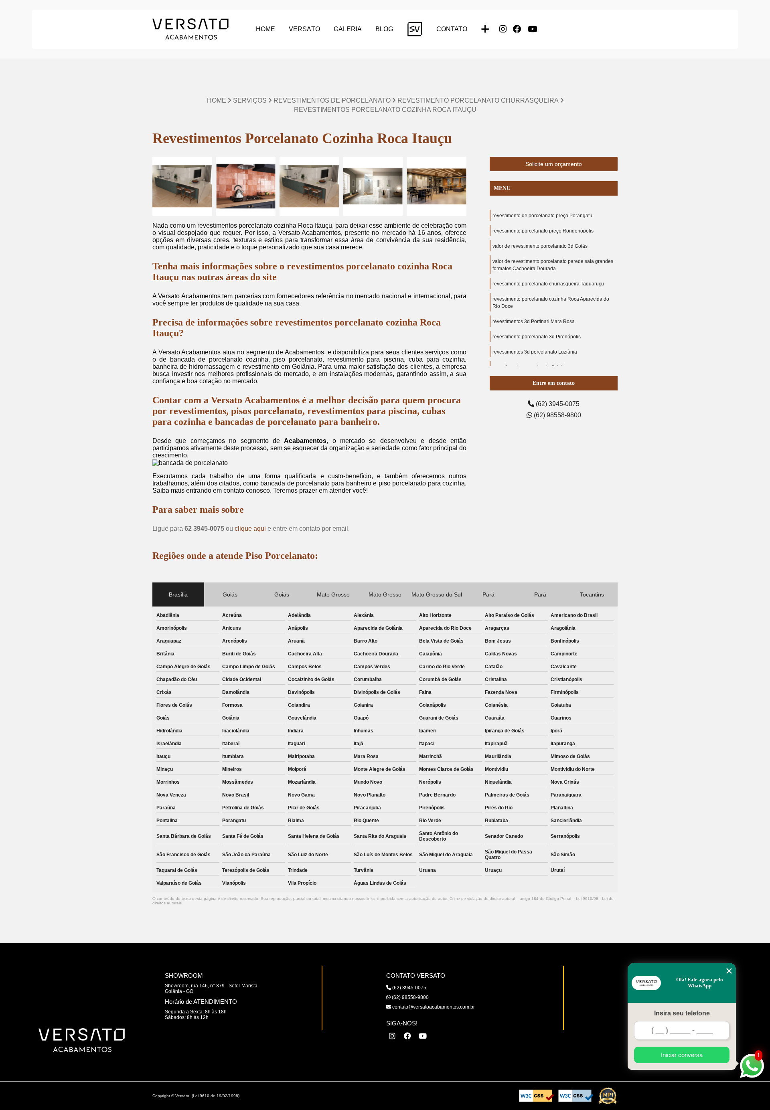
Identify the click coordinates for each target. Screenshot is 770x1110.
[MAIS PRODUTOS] (485, 29)
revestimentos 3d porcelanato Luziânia (534, 352)
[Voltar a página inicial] (190, 29)
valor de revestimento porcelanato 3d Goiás (540, 246)
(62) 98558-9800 (556, 415)
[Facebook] (517, 29)
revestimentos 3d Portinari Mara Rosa (533, 321)
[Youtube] (532, 29)
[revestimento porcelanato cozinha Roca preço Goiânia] (246, 186)
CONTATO (451, 29)
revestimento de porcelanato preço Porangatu (542, 215)
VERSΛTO (304, 29)
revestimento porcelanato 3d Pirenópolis (536, 337)
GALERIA (348, 29)
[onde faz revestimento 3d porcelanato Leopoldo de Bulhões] (182, 186)
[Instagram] (503, 29)
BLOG (384, 29)
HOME (265, 29)
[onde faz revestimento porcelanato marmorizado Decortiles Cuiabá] (373, 186)
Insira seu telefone (682, 1013)
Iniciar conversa (682, 1054)
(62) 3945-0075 (557, 403)
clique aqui (250, 528)
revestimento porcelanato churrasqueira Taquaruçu (548, 284)
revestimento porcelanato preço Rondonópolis (543, 231)
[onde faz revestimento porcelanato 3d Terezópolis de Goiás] (309, 186)
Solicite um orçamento (553, 164)
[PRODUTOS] (415, 29)
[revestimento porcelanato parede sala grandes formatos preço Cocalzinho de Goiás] (436, 186)
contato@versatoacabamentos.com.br (433, 1007)
